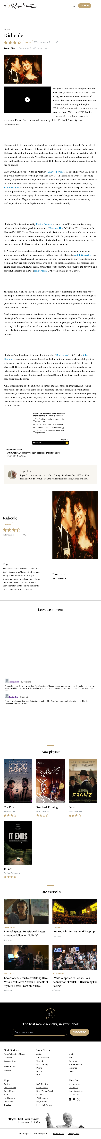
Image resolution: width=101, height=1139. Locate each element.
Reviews (7, 30)
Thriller (71, 1071)
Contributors (74, 1094)
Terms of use (58, 1134)
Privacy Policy (74, 1134)
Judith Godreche (82, 254)
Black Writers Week (44, 1091)
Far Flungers (9, 1098)
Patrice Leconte (44, 224)
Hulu (38, 1075)
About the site (75, 1084)
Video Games (42, 1088)
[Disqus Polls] (50, 647)
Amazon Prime (42, 1057)
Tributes (7, 1105)
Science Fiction (75, 1064)
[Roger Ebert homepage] (20, 6)
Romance (73, 1061)
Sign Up (7, 1070)
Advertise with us (76, 1091)
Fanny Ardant (40, 270)
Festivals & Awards (44, 1105)
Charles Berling (56, 171)
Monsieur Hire (56, 228)
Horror (39, 1071)
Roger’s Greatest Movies (14, 1054)
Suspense (73, 1068)
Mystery (72, 1054)
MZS (6, 1094)
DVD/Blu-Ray (42, 1084)
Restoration (62, 355)
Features (40, 1094)
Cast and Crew (10, 1061)
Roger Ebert (10, 48)
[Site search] (74, 6)
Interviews (8, 1101)
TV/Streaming (42, 1098)
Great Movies (9, 1091)
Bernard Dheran (10, 568)
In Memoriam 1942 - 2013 (29, 1122)
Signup (85, 6)
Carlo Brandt (8, 589)
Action (39, 1054)
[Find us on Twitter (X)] (78, 1099)
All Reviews (9, 1057)
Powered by (11, 456)
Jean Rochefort (11, 187)
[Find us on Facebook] (70, 1099)
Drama (28, 42)
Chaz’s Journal (10, 1088)
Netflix (71, 1057)
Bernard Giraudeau (11, 582)
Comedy (40, 1061)
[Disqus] (50, 708)
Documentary (42, 1064)
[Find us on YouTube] (74, 1099)
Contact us (73, 1088)
